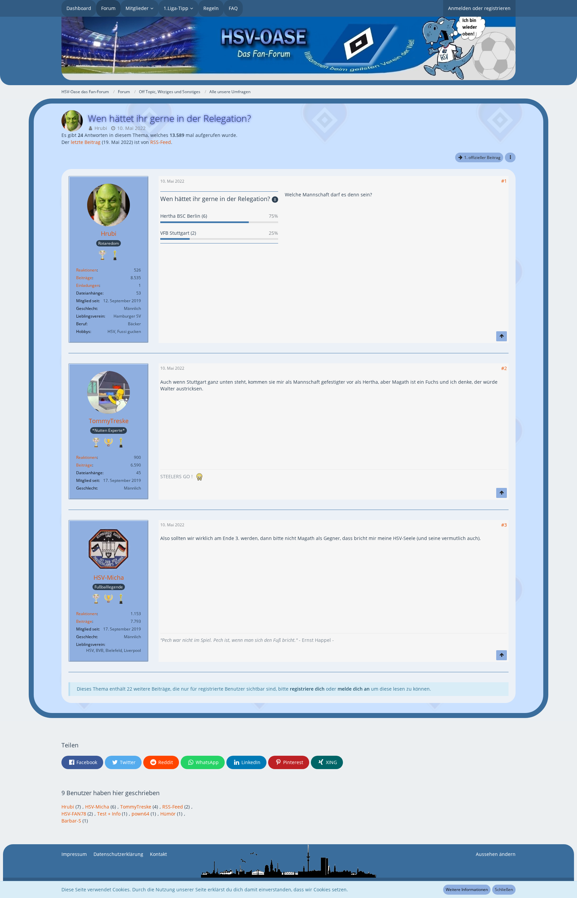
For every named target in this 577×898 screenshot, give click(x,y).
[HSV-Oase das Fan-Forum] (288, 48)
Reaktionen (86, 270)
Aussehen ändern (496, 854)
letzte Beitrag (86, 142)
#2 (504, 368)
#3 (504, 525)
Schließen (504, 889)
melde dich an (354, 689)
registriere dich (307, 689)
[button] (510, 158)
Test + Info (109, 814)
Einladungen (87, 285)
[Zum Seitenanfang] (501, 336)
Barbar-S (71, 821)
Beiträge (84, 278)
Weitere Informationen (467, 889)
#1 (504, 181)
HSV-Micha (97, 806)
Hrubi (100, 128)
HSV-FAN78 (73, 814)
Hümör (168, 814)
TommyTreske (135, 806)
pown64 (140, 814)
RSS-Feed (160, 142)
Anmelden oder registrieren (479, 8)
